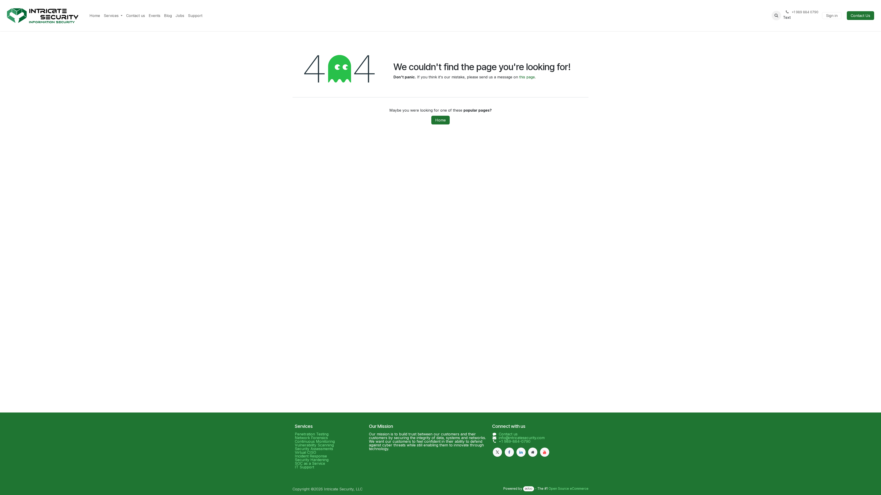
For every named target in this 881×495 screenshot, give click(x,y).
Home (440, 120)
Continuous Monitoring (315, 441)
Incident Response (311, 456)
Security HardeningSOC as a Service (312, 461)
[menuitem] (95, 15)
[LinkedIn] (521, 452)
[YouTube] (544, 452)
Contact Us (860, 15)
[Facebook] (509, 452)
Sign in (832, 15)
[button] (776, 15)
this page (527, 77)
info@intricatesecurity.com (522, 437)
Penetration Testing (312, 434)
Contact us (508, 434)
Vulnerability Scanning (314, 445)
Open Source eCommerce (568, 488)
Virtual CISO (305, 452)
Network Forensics (311, 437)
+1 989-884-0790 (514, 441)
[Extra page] (532, 452)
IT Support (304, 467)
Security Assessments (314, 448)
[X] (497, 452)
